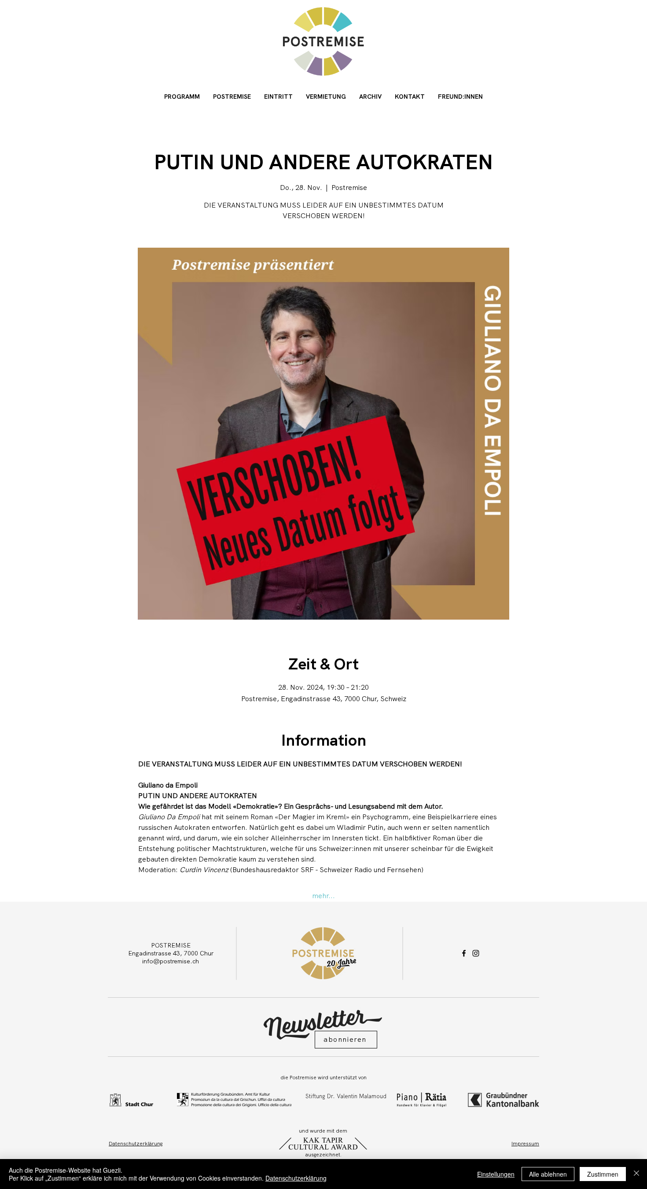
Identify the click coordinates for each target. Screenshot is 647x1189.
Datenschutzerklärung (296, 1178)
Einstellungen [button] (496, 1174)
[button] (346, 1039)
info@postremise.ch (170, 961)
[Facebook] (464, 953)
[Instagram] (475, 953)
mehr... (323, 895)
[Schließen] (636, 1174)
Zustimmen (602, 1174)
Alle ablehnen (548, 1174)
